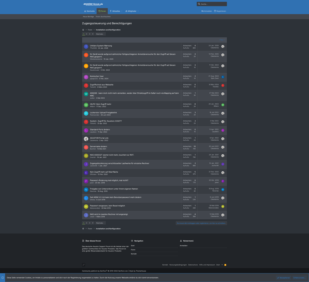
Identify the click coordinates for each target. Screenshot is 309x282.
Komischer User (97, 76)
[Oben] (222, 265)
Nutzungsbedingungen (178, 265)
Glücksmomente (96, 59)
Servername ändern (98, 146)
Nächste (99, 34)
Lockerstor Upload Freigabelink (103, 112)
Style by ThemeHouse (137, 271)
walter (92, 98)
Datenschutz (193, 265)
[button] (121, 11)
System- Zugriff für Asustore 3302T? (106, 121)
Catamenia (215, 48)
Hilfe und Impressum (207, 265)
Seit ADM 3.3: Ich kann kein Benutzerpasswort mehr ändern (115, 197)
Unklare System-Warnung (101, 46)
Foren (133, 250)
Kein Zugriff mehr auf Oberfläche (104, 172)
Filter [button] (222, 40)
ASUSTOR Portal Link (99, 138)
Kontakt (134, 254)
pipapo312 (94, 79)
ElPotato (93, 174)
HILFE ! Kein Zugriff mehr (100, 104)
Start (133, 246)
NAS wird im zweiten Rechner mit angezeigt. (109, 214)
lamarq (92, 200)
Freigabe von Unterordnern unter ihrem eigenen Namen (114, 189)
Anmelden (183, 246)
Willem (92, 106)
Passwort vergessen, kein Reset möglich (107, 206)
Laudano (93, 132)
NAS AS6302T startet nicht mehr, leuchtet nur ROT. (112, 155)
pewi (92, 183)
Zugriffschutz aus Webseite (101, 85)
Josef (92, 217)
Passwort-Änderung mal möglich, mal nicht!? (109, 180)
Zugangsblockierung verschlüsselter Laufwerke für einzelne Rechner (119, 163)
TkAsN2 (93, 87)
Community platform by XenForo (105, 271)
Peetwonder (94, 115)
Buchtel (93, 149)
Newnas (93, 191)
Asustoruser (94, 70)
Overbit (93, 157)
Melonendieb (95, 208)
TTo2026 (93, 48)
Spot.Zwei (215, 78)
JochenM (93, 166)
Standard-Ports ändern (100, 129)
